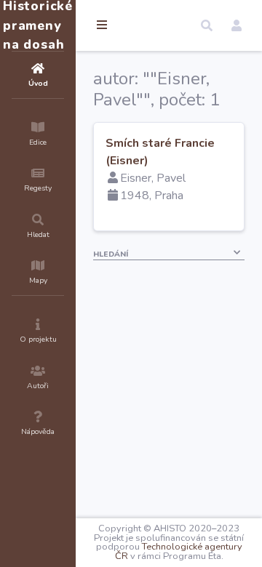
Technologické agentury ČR (178, 551)
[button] (207, 25)
